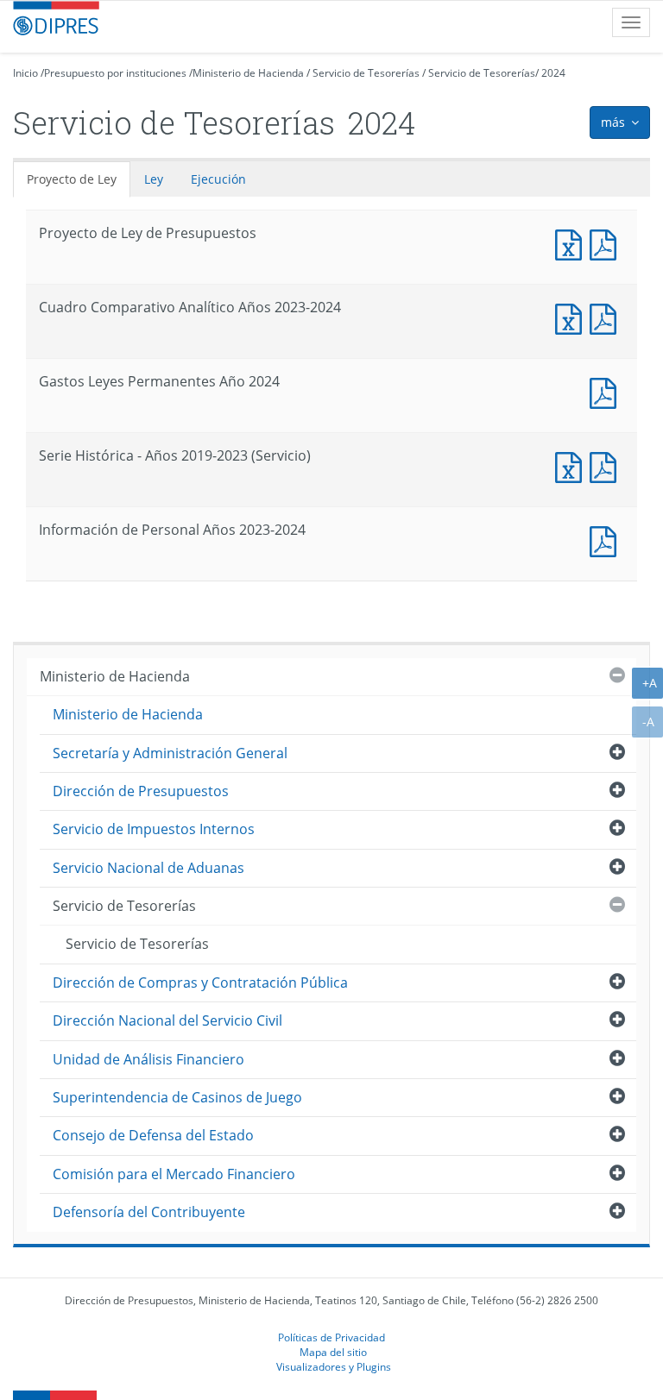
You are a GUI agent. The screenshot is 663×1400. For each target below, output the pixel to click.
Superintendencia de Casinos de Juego (177, 1097)
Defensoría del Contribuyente (149, 1211)
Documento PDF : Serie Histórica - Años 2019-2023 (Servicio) (607, 465)
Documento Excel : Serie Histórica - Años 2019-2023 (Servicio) (572, 465)
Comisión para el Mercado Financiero (174, 1174)
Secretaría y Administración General (170, 753)
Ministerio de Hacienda (248, 73)
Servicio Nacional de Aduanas (148, 867)
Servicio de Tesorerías (366, 73)
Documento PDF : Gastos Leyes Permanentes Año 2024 (607, 391)
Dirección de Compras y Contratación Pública (200, 982)
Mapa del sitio (333, 1352)
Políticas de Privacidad (331, 1337)
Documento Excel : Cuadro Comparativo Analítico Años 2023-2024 (572, 317)
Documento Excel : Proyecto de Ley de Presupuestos (572, 242)
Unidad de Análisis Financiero (148, 1059)
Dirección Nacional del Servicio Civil (167, 1020)
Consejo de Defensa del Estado (153, 1135)
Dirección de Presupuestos (141, 791)
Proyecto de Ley (72, 179)
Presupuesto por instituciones (115, 73)
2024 (553, 73)
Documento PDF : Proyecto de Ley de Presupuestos (607, 242)
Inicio (25, 73)
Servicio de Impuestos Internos (154, 828)
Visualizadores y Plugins (333, 1366)
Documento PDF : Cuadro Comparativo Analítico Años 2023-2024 (607, 317)
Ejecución (218, 179)
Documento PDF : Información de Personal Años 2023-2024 (607, 539)
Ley (153, 179)
